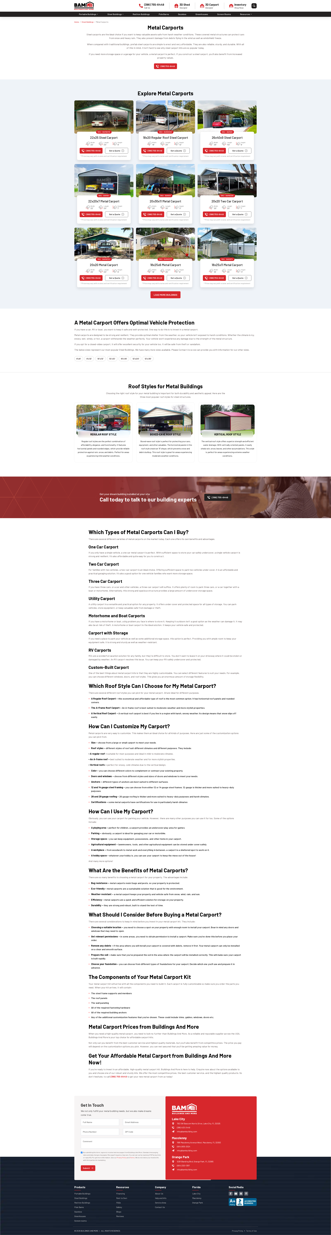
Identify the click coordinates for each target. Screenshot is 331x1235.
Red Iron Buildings (141, 14)
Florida (196, 1187)
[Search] (254, 5)
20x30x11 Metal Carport (165, 201)
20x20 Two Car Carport (227, 201)
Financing (120, 1193)
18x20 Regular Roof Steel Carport (165, 137)
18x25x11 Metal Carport (227, 265)
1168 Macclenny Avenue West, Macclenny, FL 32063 (199, 1142)
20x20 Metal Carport (104, 265)
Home (76, 22)
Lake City (196, 1193)
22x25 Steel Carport (104, 137)
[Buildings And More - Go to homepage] (84, 6)
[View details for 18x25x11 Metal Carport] (227, 244)
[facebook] (231, 1194)
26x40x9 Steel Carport (227, 137)
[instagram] (241, 1194)
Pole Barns (164, 14)
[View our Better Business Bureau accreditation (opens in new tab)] (243, 1200)
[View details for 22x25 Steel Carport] (103, 117)
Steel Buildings (88, 22)
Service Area (160, 1202)
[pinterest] (246, 1194)
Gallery (119, 1207)
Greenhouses (201, 14)
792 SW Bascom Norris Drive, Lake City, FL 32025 (198, 1123)
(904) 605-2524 (183, 1146)
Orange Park (197, 1202)
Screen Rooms (224, 14)
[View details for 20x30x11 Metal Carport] (165, 180)
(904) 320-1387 (183, 1165)
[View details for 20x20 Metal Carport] (103, 244)
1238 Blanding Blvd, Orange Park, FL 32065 (195, 1161)
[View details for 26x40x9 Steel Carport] (227, 117)
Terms (132, 1157)
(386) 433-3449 (183, 1127)
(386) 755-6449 (118, 1076)
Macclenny (196, 1198)
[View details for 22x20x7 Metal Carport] (103, 180)
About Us (159, 1193)
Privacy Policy (122, 1157)
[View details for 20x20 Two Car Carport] (227, 180)
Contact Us (160, 1207)
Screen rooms (80, 1220)
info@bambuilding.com (187, 1131)
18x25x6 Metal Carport (165, 265)
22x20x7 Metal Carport (103, 201)
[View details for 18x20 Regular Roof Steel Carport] (165, 117)
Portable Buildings (82, 1193)
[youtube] (236, 1194)
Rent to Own (121, 1198)
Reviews (120, 1216)
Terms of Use (251, 1231)
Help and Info (160, 1198)
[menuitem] (88, 14)
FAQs (118, 1202)
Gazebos (182, 14)
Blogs (118, 1211)
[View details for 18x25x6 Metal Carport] (165, 244)
